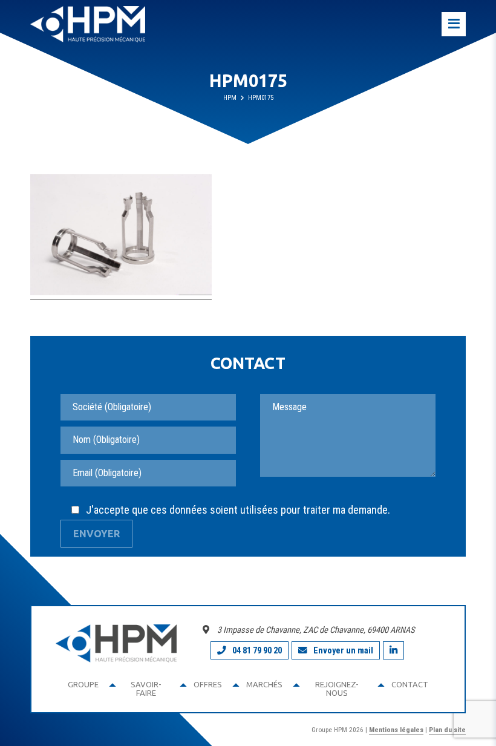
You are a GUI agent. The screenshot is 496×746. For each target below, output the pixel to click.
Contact (409, 684)
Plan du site (447, 729)
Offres (208, 684)
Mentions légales (396, 729)
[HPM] (87, 24)
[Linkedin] (393, 650)
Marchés (264, 684)
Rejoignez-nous (337, 688)
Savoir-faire (146, 688)
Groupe (83, 684)
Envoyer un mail (343, 650)
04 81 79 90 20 (257, 650)
